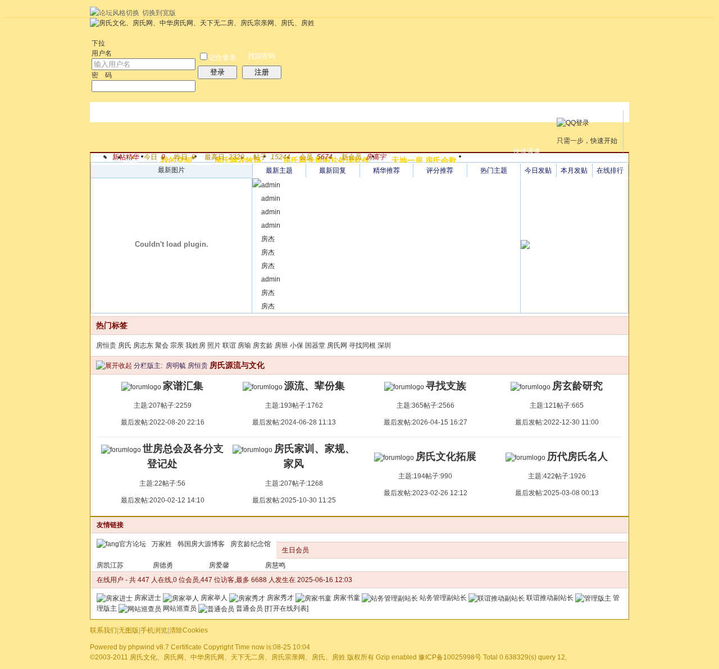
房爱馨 (219, 565)
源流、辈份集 (314, 385)
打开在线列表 (286, 608)
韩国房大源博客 (201, 544)
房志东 (143, 345)
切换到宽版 (159, 13)
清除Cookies (188, 630)
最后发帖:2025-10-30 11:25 (294, 500)
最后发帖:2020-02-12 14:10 (162, 500)
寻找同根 (362, 345)
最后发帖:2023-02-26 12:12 (425, 493)
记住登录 (222, 58)
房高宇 (376, 157)
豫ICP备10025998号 (449, 657)
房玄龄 (263, 345)
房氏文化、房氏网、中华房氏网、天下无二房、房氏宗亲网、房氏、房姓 (237, 657)
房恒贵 (106, 345)
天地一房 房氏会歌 (424, 160)
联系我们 (103, 630)
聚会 (162, 345)
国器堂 (315, 345)
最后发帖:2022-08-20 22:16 (162, 422)
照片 (214, 345)
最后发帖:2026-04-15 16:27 (425, 422)
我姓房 (195, 345)
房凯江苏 (110, 565)
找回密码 (261, 56)
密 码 (102, 75)
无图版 (129, 630)
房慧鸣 (275, 565)
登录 (217, 72)
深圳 (384, 345)
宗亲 (177, 345)
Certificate (186, 647)
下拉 (98, 43)
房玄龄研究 (577, 385)
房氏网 (337, 345)
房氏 (124, 345)
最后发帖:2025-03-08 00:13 (557, 493)
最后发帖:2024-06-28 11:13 (294, 422)
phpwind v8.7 (148, 647)
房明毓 (176, 366)
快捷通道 (526, 151)
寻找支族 (446, 385)
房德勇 (163, 565)
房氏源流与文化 (237, 365)
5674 (325, 157)
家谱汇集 (183, 385)
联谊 (229, 345)
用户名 (102, 53)
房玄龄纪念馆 (250, 544)
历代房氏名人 (577, 456)
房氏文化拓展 (446, 456)
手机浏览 (153, 630)
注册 (261, 72)
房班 (281, 345)
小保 (296, 345)
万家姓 (162, 544)
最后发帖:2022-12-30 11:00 (557, 422)
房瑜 (244, 345)
